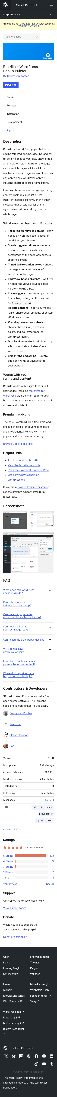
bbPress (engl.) (13, 1023)
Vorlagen (35, 973)
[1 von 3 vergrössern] (23, 515)
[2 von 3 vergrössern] (49, 515)
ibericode (15, 724)
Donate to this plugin (15, 936)
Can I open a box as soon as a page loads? (16, 628)
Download (10, 84)
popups (39, 820)
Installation (12, 113)
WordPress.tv (12, 1001)
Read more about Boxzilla (23, 460)
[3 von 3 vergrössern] (49, 536)
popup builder (46, 814)
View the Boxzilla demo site (24, 465)
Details (10, 97)
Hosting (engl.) (11, 968)
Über (6, 956)
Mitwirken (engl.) (40, 984)
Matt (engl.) (11, 1017)
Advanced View (12, 829)
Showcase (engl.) (40, 956)
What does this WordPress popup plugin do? (18, 591)
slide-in (49, 820)
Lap (12, 746)
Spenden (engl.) (41, 995)
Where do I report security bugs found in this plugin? (18, 675)
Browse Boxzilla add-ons (18, 443)
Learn (6, 984)
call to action (38, 807)
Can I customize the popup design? (23, 639)
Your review (10, 884)
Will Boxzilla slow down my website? (14, 650)
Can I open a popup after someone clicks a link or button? (22, 616)
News (6, 962)
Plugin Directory (11, 14)
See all (50, 884)
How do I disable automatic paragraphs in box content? (19, 663)
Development (14, 122)
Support (11, 130)
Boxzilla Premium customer (32, 487)
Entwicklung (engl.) (14, 995)
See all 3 (49, 800)
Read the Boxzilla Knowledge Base (28, 470)
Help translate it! (31, 26)
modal (50, 807)
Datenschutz (10, 973)
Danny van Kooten (18, 76)
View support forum (14, 908)
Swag (35, 1001)
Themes (34, 962)
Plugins (34, 968)
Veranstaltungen (39, 990)
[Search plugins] (37, 37)
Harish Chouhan (19, 735)
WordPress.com (14, 1011)
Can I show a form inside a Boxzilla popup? (17, 604)
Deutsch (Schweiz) (22, 1048)
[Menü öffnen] (52, 5)
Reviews (11, 105)
